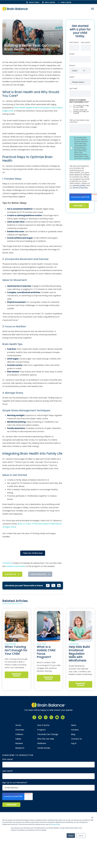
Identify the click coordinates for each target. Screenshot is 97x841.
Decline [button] (80, 835)
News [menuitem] (73, 725)
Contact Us (10, 574)
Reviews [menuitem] (19, 743)
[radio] (80, 106)
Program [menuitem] (41, 729)
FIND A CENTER (50, 2)
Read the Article (16, 674)
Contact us (7, 563)
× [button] (92, 817)
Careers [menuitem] (75, 729)
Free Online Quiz (38, 574)
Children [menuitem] (19, 734)
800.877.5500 (34, 2)
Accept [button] (71, 835)
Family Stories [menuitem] (43, 748)
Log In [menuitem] (73, 743)
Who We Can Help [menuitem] (45, 739)
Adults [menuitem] (18, 739)
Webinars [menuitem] (41, 743)
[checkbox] (80, 109)
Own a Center (66, 2)
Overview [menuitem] (19, 729)
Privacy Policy (55, 824)
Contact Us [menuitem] (76, 739)
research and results (15, 566)
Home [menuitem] (18, 725)
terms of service (80, 187)
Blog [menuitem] (73, 734)
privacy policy (79, 185)
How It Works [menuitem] (43, 725)
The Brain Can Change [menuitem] (47, 734)
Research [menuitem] (19, 748)
